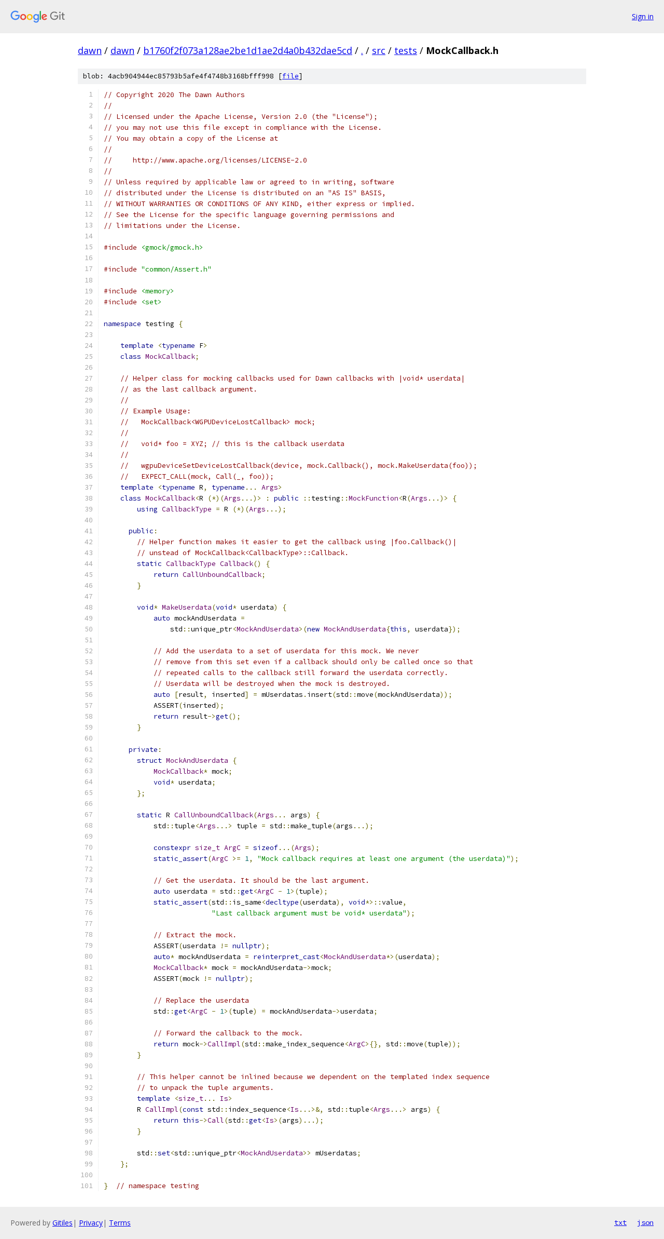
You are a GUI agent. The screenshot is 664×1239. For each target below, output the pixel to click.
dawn (90, 50)
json (645, 1222)
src (378, 50)
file (290, 76)
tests (405, 50)
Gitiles (62, 1223)
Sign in (643, 16)
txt (620, 1222)
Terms (120, 1223)
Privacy (91, 1223)
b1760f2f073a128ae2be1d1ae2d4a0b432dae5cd (247, 50)
